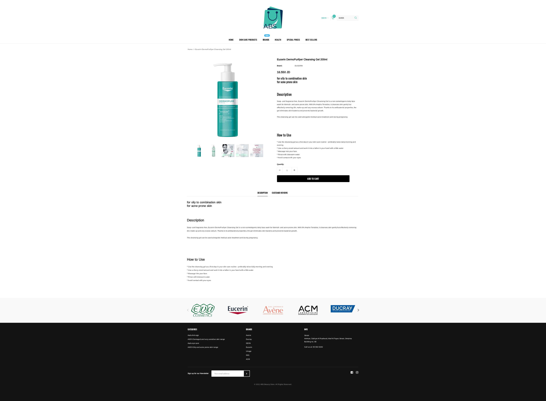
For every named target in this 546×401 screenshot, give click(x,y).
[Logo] (273, 17)
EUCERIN (299, 66)
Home (190, 49)
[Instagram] (357, 372)
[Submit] (247, 373)
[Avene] (273, 310)
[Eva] (203, 310)
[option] (227, 99)
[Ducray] (343, 308)
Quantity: (280, 164)
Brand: (279, 66)
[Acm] (308, 310)
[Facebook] (352, 372)
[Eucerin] (238, 310)
